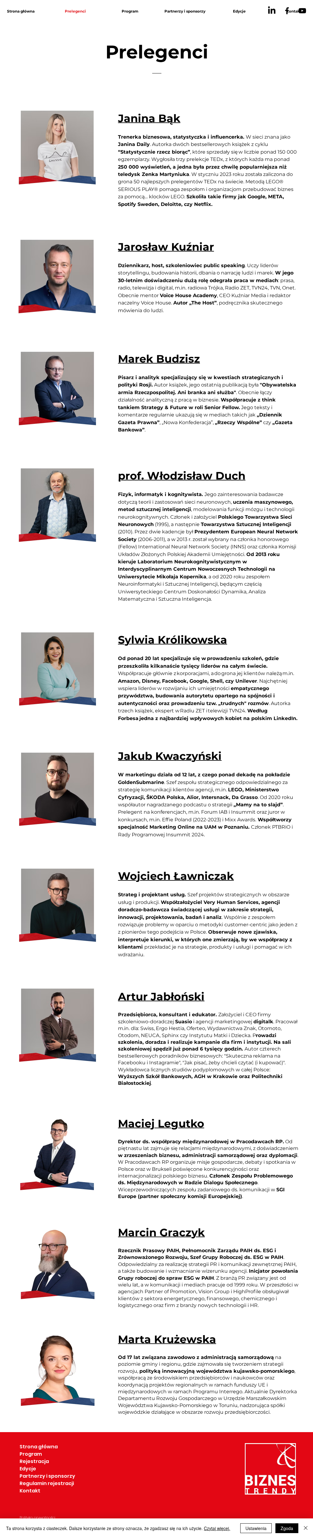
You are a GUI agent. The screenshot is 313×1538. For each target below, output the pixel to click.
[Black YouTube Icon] (302, 10)
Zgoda (287, 1528)
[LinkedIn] (271, 10)
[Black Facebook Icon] (287, 10)
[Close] (305, 1528)
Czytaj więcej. (217, 1528)
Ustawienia (256, 1528)
